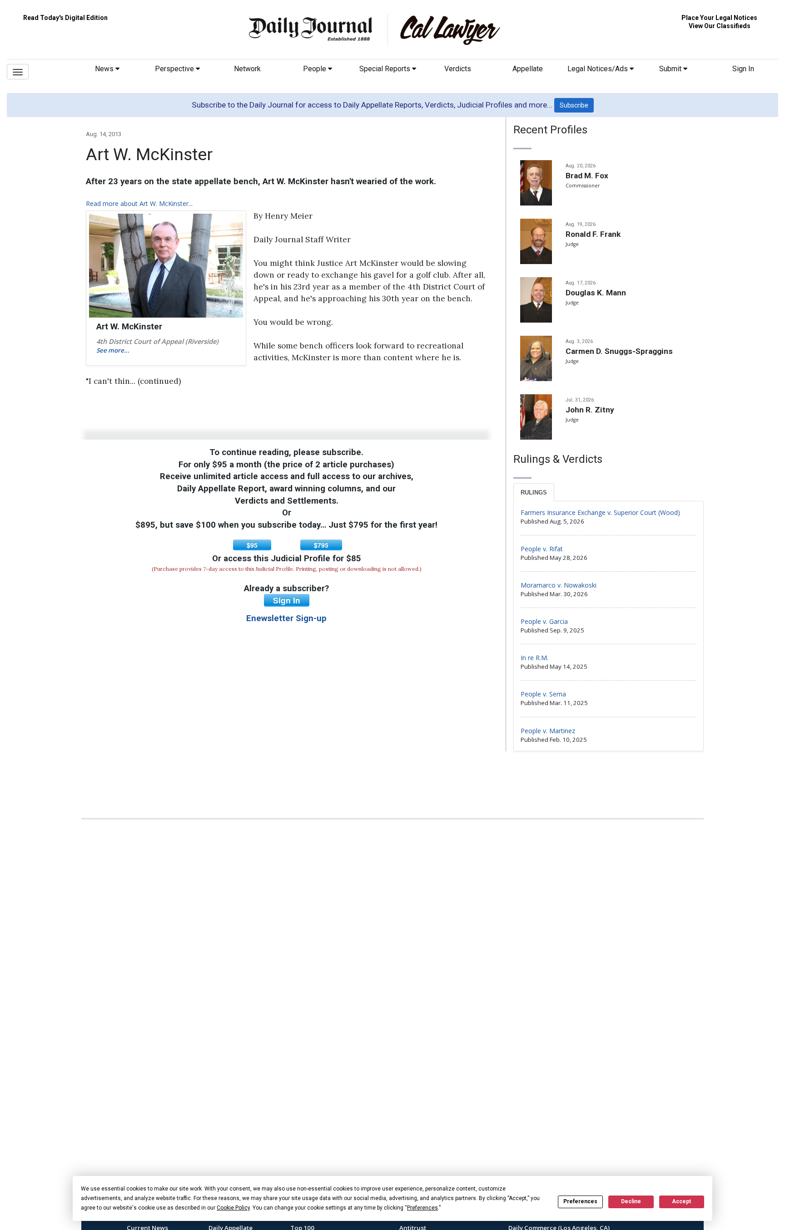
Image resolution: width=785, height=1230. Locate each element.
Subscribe (574, 105)
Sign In (743, 68)
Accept (681, 1201)
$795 (321, 544)
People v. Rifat (542, 548)
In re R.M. (534, 657)
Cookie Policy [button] (233, 1208)
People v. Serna (543, 694)
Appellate (527, 68)
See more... (112, 350)
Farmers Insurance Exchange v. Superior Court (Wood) (600, 512)
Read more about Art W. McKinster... (139, 203)
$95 (252, 544)
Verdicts (457, 68)
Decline (631, 1201)
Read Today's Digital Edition (65, 17)
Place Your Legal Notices (719, 17)
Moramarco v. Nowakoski (558, 585)
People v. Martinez (548, 730)
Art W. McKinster (129, 327)
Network (247, 68)
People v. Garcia (544, 621)
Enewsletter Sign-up (286, 618)
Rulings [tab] (534, 492)
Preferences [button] (422, 1208)
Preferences (580, 1201)
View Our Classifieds (719, 25)
